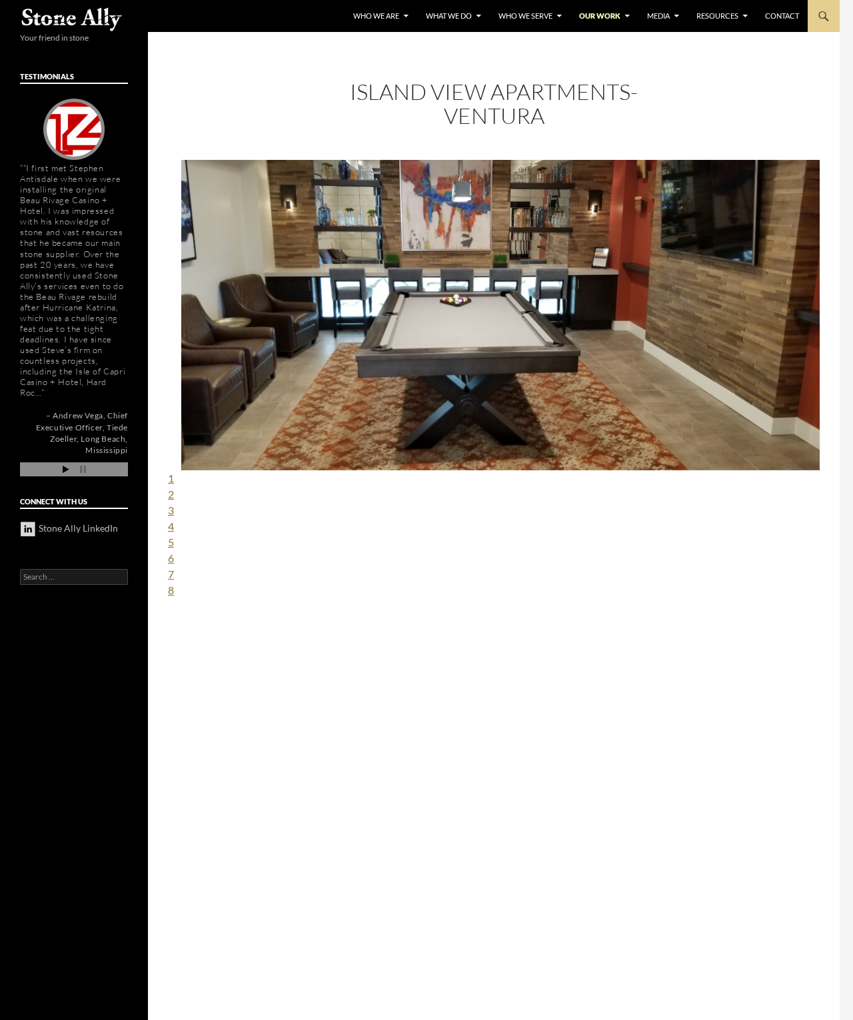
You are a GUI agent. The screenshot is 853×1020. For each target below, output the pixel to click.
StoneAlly (72, 19)
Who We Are (376, 15)
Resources (717, 15)
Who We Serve (525, 15)
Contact (782, 15)
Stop (83, 469)
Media (658, 15)
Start (66, 469)
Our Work (599, 15)
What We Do (449, 15)
